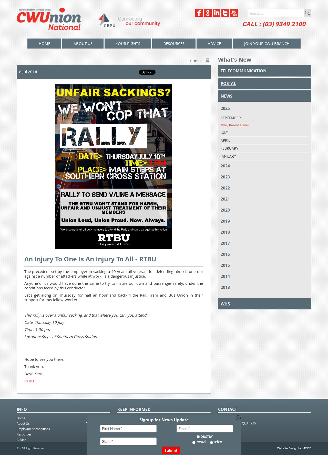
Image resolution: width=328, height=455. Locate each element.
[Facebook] (199, 15)
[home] (88, 19)
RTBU (29, 380)
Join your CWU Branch (267, 43)
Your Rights (128, 43)
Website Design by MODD (294, 448)
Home (21, 418)
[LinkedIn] (216, 15)
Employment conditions (33, 429)
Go (307, 13)
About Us (83, 43)
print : (195, 60)
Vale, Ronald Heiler (235, 125)
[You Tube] (234, 15)
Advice (214, 43)
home (44, 43)
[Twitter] (225, 15)
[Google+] (208, 15)
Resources (173, 43)
